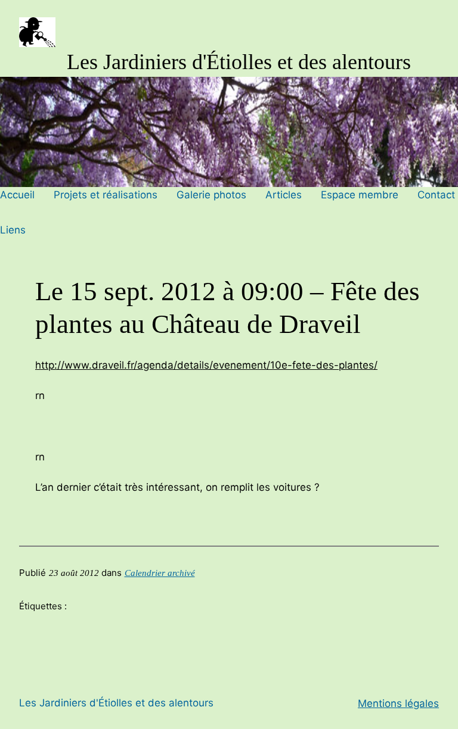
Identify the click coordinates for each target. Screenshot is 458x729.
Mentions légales (398, 703)
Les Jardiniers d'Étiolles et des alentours (239, 62)
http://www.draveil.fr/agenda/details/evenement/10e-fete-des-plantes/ (206, 365)
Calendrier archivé (160, 573)
